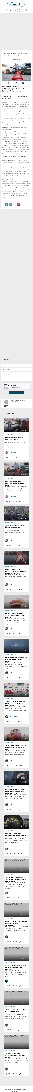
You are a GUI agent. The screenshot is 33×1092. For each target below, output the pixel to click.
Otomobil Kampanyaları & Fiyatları (15, 1089)
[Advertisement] (16, 32)
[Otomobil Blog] (16, 4)
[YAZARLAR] (14, 10)
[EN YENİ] (7, 10)
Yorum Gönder (16, 392)
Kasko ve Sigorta (10, 434)
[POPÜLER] (10, 10)
